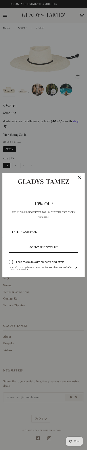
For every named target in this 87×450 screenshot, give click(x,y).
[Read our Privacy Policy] (75, 268)
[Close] (80, 178)
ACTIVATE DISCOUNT (43, 247)
